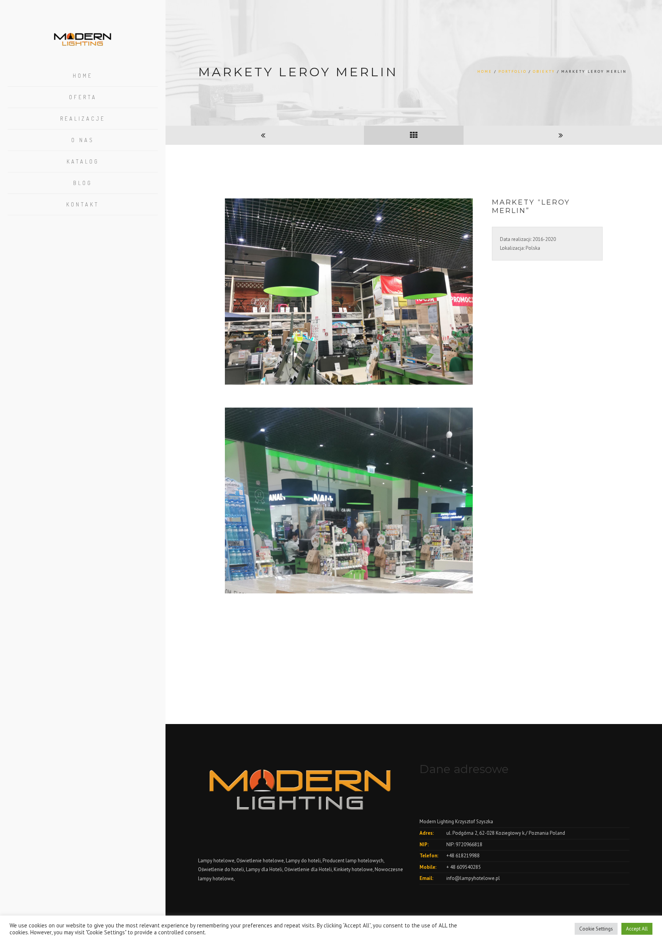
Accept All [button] (637, 929)
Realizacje (82, 118)
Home (83, 75)
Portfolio (512, 71)
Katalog (83, 161)
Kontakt (82, 204)
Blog (82, 183)
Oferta (83, 97)
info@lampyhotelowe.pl (473, 878)
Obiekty (544, 71)
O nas (82, 140)
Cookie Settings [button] (596, 929)
